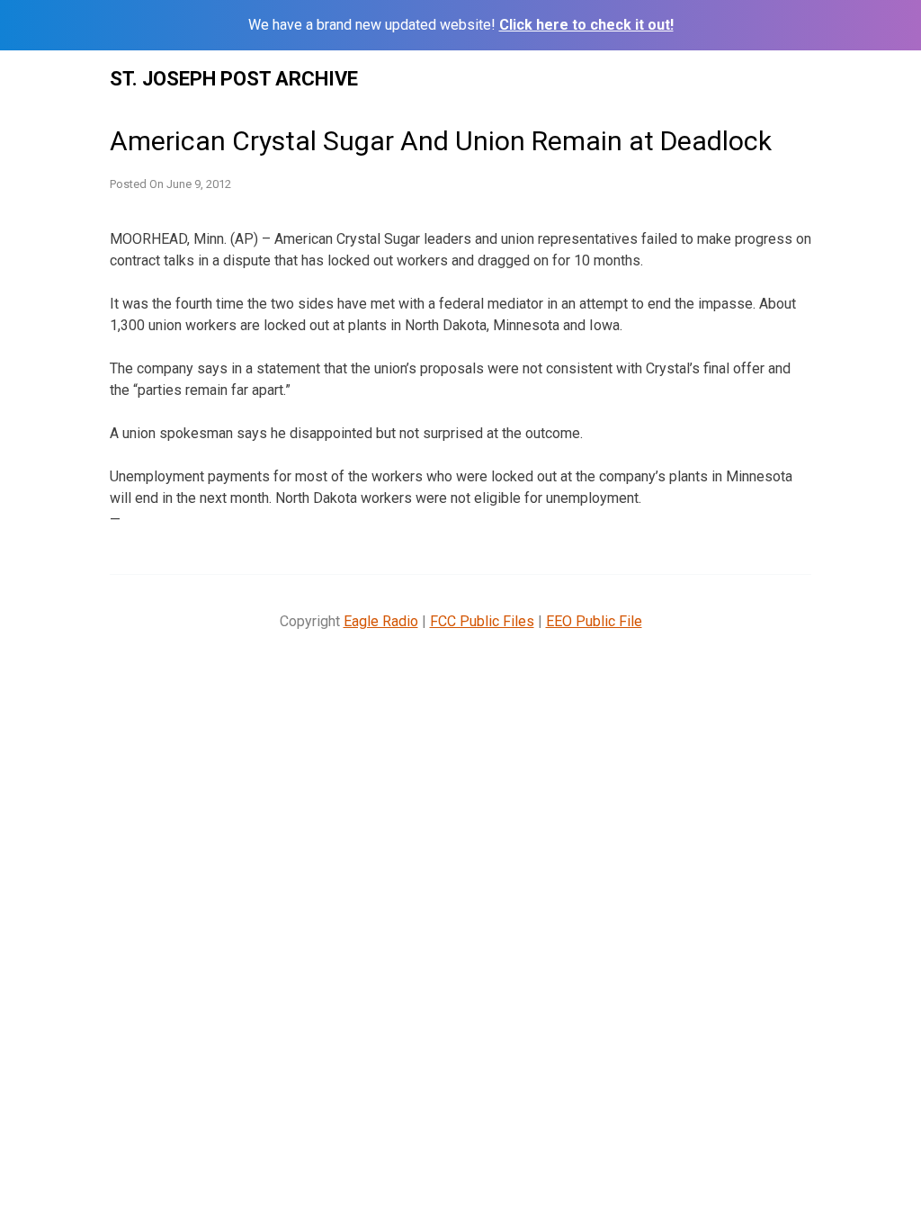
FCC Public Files (482, 621)
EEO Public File (594, 621)
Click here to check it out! (586, 24)
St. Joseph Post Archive (234, 78)
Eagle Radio (381, 621)
